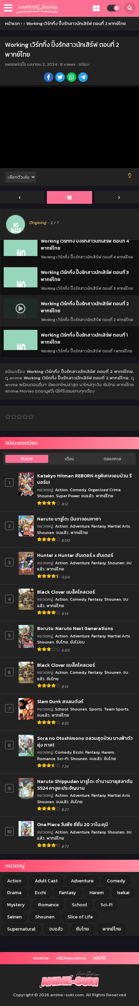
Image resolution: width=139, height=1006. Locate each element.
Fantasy (98, 526)
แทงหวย (41, 958)
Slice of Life (80, 916)
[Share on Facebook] (49, 78)
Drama (14, 892)
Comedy (78, 489)
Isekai (123, 892)
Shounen (45, 496)
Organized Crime (104, 489)
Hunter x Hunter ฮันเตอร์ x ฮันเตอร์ (75, 555)
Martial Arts (119, 526)
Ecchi (78, 752)
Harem (108, 752)
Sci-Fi (62, 758)
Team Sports (116, 709)
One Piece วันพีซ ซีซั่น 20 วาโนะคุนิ (72, 824)
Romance (46, 758)
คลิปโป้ (99, 958)
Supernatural (21, 929)
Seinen (14, 916)
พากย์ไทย (104, 496)
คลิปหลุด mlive (71, 958)
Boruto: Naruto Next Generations (75, 628)
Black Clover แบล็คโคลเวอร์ (66, 592)
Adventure (79, 526)
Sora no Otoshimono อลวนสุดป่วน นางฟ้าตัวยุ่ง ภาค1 (85, 741)
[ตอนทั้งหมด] (69, 198)
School (61, 709)
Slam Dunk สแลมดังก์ (60, 701)
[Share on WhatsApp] (72, 78)
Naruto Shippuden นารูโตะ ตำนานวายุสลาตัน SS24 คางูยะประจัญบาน (85, 784)
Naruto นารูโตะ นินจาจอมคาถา (69, 519)
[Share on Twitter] (60, 78)
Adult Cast (46, 880)
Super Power (67, 496)
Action (61, 489)
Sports (95, 709)
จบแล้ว (87, 496)
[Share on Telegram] (83, 78)
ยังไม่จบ (77, 642)
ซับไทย (62, 642)
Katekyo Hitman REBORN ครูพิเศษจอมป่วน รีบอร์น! (84, 479)
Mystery (16, 904)
